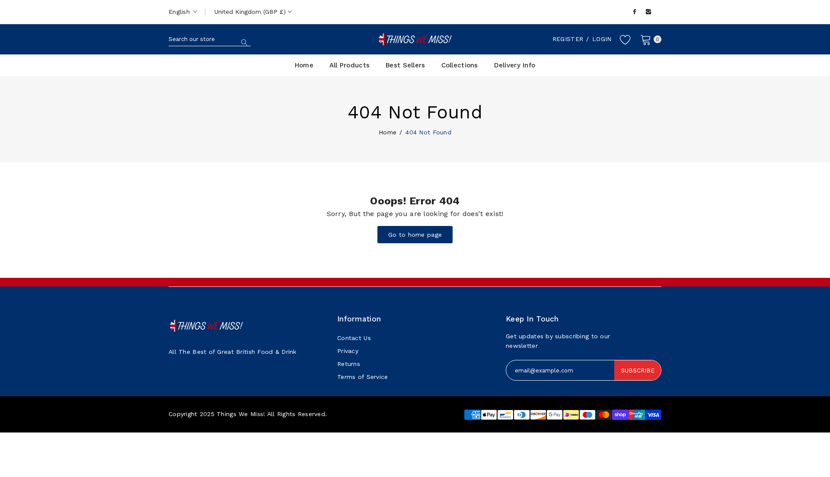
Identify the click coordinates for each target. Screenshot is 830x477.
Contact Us (354, 337)
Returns (348, 363)
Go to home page (415, 234)
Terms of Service (362, 376)
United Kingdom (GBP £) (251, 11)
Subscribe (637, 370)
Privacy (347, 350)
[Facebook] (634, 12)
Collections (459, 65)
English (180, 11)
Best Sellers (405, 65)
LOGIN (601, 38)
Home (304, 65)
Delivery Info (515, 65)
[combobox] (210, 39)
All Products (349, 65)
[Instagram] (648, 12)
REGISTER (567, 38)
